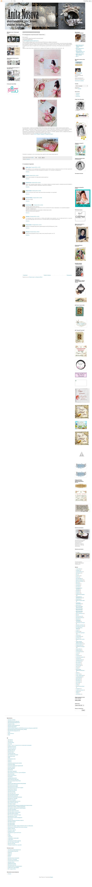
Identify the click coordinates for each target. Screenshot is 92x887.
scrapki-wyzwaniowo (80, 690)
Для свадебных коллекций (13, 754)
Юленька (27, 231)
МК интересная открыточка (13, 779)
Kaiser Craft (78, 674)
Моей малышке (79, 616)
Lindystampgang (79, 676)
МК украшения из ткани (12, 816)
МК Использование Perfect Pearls (14, 780)
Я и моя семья (78, 665)
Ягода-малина (29, 190)
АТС (77, 574)
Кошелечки (78, 599)
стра (77, 654)
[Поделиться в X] (41, 157)
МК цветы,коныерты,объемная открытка (16, 820)
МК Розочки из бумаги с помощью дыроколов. (16, 806)
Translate (79, 88)
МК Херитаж (10, 819)
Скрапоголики (78, 650)
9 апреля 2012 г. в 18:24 (36, 182)
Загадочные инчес (11, 756)
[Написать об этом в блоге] (40, 157)
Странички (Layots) (79, 657)
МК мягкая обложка (11, 791)
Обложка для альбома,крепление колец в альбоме (17, 827)
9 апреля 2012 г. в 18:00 (33, 175)
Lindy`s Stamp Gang (79, 675)
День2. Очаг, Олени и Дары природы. (80, 54)
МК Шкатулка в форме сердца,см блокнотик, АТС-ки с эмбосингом (20, 825)
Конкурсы (78, 591)
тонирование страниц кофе (13, 838)
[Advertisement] (47, 264)
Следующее (25, 275)
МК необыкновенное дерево (13, 794)
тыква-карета (10, 839)
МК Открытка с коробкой (12, 798)
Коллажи (77, 586)
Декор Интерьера (79, 579)
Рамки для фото (79, 645)
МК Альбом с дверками (12, 771)
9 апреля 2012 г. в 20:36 (37, 197)
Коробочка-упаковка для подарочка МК (15, 765)
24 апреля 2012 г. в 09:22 (34, 231)
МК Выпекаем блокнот (12, 775)
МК (76, 614)
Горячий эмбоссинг (11, 753)
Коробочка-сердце (11, 764)
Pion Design (78, 682)
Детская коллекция (79, 581)
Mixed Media (78, 678)
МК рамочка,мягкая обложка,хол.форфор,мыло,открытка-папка (20, 805)
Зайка (9, 757)
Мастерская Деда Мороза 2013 (79, 607)
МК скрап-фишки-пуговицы (13, 813)
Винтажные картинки (12, 864)
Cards (77, 668)
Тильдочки (78, 658)
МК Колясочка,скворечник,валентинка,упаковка (17, 783)
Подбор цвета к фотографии (13, 867)
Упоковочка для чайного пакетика (14, 840)
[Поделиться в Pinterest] (44, 157)
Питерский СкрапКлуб (80, 632)
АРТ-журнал (78, 573)
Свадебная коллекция (80, 646)
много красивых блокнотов (13, 851)
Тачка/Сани (10, 836)
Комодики (78, 590)
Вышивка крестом (11, 750)
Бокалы (77, 577)
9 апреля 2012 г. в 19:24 (36, 190)
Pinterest (77, 94)
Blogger (51, 877)
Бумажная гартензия (12, 746)
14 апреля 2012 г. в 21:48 (36, 224)
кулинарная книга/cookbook (79, 603)
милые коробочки (11, 768)
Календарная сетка (11, 758)
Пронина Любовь (29, 197)
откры (77, 630)
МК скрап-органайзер (12, 809)
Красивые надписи (11, 767)
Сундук (9, 835)
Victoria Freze (28, 182)
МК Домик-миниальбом (12, 778)
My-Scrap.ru (78, 679)
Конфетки (78, 593)
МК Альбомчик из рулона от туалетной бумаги (17, 772)
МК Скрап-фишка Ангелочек (13, 810)
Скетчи (9, 856)
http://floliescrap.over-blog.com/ (13, 721)
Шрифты (9, 855)
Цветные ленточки (11, 843)
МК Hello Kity (10, 769)
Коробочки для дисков (80, 594)
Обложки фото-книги (80, 626)
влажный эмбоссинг (11, 749)
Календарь (78, 583)
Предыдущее (69, 275)
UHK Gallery (78, 694)
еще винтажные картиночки (13, 860)
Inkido (77, 672)
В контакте (78, 96)
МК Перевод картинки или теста (14, 801)
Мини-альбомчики (79, 613)
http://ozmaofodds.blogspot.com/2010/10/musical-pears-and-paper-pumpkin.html (22, 728)
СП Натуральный (79, 651)
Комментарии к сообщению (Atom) (35, 277)
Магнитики (78, 605)
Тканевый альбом (79, 659)
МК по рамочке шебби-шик (13, 802)
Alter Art (77, 666)
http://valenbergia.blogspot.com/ (14, 722)
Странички (28, 159)
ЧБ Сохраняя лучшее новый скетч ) (31, 40)
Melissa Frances (11, 733)
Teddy (77, 692)
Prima (77, 683)
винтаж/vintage (79, 578)
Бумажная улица (11, 723)
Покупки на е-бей (11, 831)
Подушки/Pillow (79, 636)
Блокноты (78, 575)
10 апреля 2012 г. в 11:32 (34, 216)
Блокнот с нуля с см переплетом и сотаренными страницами (19, 745)
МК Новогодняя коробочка (13, 795)
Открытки (78, 631)
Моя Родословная (79, 617)
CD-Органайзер (11, 742)
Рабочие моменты (79, 643)
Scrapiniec (78, 688)
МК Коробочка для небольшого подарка (15, 787)
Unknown (27, 216)
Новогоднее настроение (78, 621)
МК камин (10, 782)
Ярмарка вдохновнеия (12, 726)
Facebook (78, 93)
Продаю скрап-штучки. (80, 639)
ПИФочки (77, 635)
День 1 (77, 56)
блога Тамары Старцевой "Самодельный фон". (43, 134)
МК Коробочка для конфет (13, 784)
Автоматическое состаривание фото (15, 866)
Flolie (9, 734)
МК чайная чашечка (11, 821)
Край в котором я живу (80, 600)
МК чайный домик (11, 823)
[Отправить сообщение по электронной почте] (36, 157)
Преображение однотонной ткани (14, 832)
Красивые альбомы (11, 719)
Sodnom (27, 175)
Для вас (77, 582)
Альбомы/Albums (79, 571)
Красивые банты (11, 862)
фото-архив (78, 662)
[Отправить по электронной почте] (39, 157)
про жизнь (78, 637)
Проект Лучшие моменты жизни (79, 642)
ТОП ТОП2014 (78, 661)
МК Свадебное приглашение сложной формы (16, 808)
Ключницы (78, 585)
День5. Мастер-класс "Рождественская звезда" (80, 46)
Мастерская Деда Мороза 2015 (79, 612)
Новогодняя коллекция (80, 622)
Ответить (27, 171)
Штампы (9, 873)
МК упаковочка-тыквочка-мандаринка (15, 817)
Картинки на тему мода (12, 859)
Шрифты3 (10, 852)
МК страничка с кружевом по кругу (14, 814)
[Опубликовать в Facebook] (42, 157)
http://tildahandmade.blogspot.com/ (14, 849)
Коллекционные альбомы (79, 588)
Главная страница (47, 275)
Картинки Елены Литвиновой (13, 858)
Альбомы (77, 570)
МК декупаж (10, 776)
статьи (77, 653)
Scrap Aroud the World (80, 686)
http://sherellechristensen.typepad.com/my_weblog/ (17, 729)
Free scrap (10, 743)
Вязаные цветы (11, 752)
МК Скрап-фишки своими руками (14, 812)
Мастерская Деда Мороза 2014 (79, 609)
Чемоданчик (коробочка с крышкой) (14, 844)
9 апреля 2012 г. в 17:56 (35, 167)
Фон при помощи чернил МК (13, 842)
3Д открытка (10, 739)
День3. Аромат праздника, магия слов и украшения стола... (80, 51)
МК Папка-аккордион (12, 799)
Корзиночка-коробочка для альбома (15, 763)
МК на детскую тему (12, 793)
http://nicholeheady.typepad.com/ (14, 730)
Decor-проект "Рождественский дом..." (80, 670)
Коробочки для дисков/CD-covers (79, 597)
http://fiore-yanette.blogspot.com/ (14, 725)
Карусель (10, 760)
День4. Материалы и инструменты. (80, 49)
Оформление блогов (12, 863)
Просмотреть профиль (79, 80)
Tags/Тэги (78, 691)
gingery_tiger (28, 167)
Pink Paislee (78, 680)
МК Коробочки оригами (12, 790)
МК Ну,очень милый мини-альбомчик (15, 797)
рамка (9, 834)
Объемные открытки (12, 829)
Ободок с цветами (11, 828)
